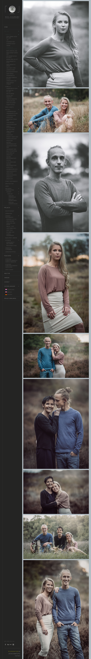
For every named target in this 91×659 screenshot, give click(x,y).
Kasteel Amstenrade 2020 (11, 164)
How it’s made (9, 269)
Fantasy (7, 109)
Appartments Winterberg (10, 243)
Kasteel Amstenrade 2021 (11, 157)
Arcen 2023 (9, 135)
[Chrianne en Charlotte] (56, 492)
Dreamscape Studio (12, 113)
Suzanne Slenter (11, 219)
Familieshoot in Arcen (10, 65)
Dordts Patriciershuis (10, 127)
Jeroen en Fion (10, 101)
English (9, 292)
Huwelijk (8, 86)
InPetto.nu (9, 230)
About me (7, 273)
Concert (8, 192)
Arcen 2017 (9, 177)
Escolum (9, 193)
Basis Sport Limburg (11, 238)
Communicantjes (11, 80)
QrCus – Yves (10, 226)
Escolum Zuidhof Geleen (13, 203)
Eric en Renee (10, 93)
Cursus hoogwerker (10, 234)
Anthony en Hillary (9, 91)
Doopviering (9, 73)
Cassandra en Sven (11, 88)
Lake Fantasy (10, 122)
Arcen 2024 (9, 117)
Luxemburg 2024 (11, 115)
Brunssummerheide (12, 71)
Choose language (9, 286)
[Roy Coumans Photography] (12, 19)
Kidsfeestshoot (10, 43)
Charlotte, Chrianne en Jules (11, 48)
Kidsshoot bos (10, 41)
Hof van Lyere (10, 129)
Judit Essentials (11, 228)
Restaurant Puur (11, 245)
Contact (6, 282)
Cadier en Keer (10, 70)
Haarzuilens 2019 (11, 171)
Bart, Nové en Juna (11, 50)
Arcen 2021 (9, 155)
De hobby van (10, 232)
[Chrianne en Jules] (56, 424)
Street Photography (11, 181)
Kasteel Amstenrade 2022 (11, 143)
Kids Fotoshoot (9, 211)
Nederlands (10, 289)
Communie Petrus (10, 251)
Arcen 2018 (9, 173)
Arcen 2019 (9, 167)
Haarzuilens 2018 (11, 175)
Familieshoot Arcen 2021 (12, 53)
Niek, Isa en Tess (10, 68)
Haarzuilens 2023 (11, 138)
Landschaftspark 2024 (11, 120)
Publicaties (7, 255)
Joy (7, 40)
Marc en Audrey (11, 102)
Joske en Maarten (11, 99)
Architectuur (9, 183)
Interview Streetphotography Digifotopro (11, 266)
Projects (7, 207)
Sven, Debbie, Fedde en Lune (11, 37)
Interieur (8, 240)
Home (6, 27)
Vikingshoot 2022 (11, 149)
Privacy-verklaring (10, 298)
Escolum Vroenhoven (12, 196)
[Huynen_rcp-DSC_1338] (56, 609)
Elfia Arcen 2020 (11, 162)
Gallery (6, 31)
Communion (8, 213)
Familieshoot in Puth (10, 62)
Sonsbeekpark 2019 (11, 169)
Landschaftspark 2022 (11, 146)
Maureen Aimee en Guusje (11, 78)
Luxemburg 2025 (11, 111)
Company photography (9, 216)
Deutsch (9, 294)
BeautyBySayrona (11, 151)
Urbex (7, 186)
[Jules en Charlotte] (56, 110)
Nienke (8, 45)
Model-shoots (9, 107)
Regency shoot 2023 (12, 136)
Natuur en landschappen (9, 189)
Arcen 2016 (9, 178)
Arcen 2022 (9, 140)
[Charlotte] (56, 44)
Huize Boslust (10, 153)
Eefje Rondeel (10, 221)
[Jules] (56, 182)
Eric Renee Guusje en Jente (11, 56)
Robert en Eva (10, 104)
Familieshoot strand (10, 83)
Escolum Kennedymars (13, 199)
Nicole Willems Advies (10, 223)
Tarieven (6, 277)
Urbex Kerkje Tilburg (10, 132)
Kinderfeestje (10, 75)
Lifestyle (8, 34)
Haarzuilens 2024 (11, 124)
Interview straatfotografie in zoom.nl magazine (11, 260)
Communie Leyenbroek (8, 248)
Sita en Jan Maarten (9, 96)
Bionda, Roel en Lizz (12, 59)
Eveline (8, 160)
